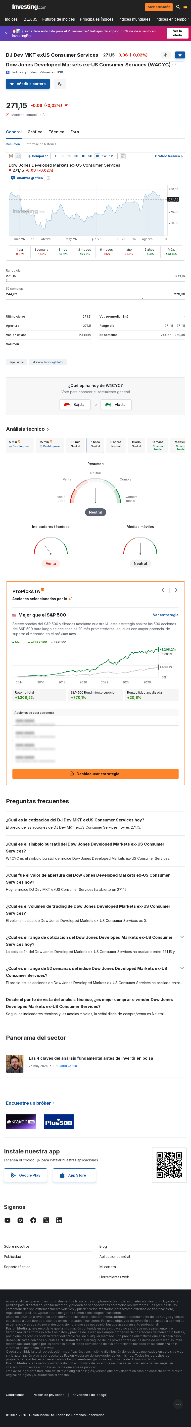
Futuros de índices (58, 19)
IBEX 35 (30, 19)
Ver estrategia (166, 615)
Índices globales (53, 362)
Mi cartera (107, 1267)
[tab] (19, 445)
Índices (11, 19)
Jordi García (68, 1066)
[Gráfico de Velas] (11, 156)
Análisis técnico (25, 429)
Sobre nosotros (17, 1246)
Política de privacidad (48, 1395)
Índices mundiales (134, 19)
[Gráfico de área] (18, 156)
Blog (103, 1246)
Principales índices (96, 19)
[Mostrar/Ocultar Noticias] (123, 156)
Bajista (79, 404)
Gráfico (35, 131)
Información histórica (41, 144)
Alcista (120, 404)
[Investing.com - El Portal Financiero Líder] (29, 7)
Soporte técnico (17, 1267)
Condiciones (15, 1395)
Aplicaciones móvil (114, 1256)
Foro (74, 131)
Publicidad (12, 1256)
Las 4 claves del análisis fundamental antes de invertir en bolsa (91, 1058)
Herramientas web (114, 1277)
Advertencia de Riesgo (89, 1395)
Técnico (56, 131)
